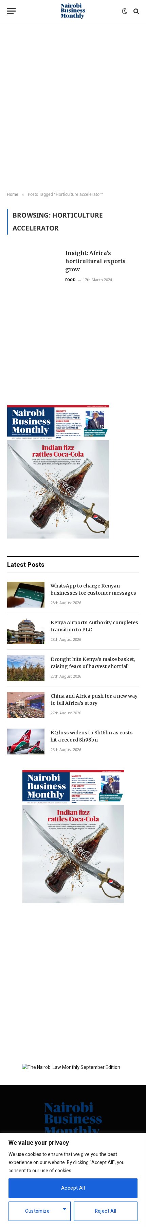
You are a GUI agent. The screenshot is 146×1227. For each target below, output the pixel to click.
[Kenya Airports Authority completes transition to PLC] (25, 631)
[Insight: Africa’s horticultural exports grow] (33, 309)
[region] (73, 1180)
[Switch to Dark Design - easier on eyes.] (124, 11)
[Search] (135, 11)
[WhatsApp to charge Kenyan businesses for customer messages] (25, 595)
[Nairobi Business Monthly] (73, 11)
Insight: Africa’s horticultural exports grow (95, 261)
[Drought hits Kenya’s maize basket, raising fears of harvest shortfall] (25, 668)
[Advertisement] (73, 107)
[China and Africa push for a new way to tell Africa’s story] (25, 705)
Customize (37, 1211)
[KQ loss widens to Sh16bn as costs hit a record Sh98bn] (25, 741)
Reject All (105, 1211)
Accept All (73, 1188)
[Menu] (11, 11)
